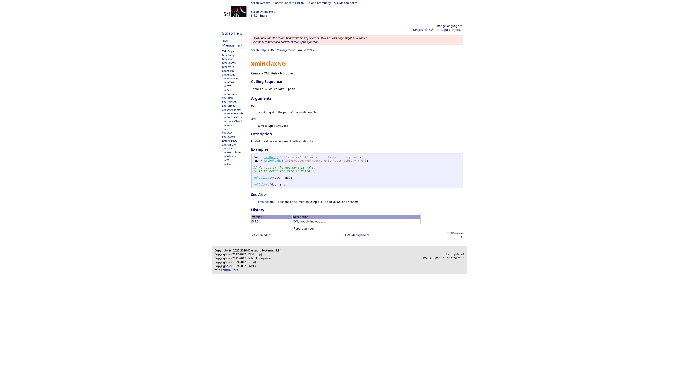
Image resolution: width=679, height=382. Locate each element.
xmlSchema (229, 148)
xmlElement (229, 101)
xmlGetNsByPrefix (232, 113)
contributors (229, 270)
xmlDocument (230, 94)
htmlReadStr (229, 63)
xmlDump (227, 98)
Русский (457, 30)
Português (443, 30)
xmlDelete (228, 90)
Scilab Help (232, 33)
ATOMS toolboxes (346, 3)
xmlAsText (228, 82)
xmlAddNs (228, 70)
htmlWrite (228, 66)
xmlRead (227, 133)
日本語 (429, 30)
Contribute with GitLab (288, 3)
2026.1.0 (325, 38)
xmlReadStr (228, 136)
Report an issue (304, 228)
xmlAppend (228, 74)
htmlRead (227, 59)
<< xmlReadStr (261, 235)
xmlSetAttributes (232, 152)
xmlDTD (226, 86)
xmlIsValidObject (232, 121)
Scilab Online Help (263, 12)
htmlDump (228, 55)
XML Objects (229, 51)
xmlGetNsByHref (232, 109)
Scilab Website (260, 3)
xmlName (227, 125)
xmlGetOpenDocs (232, 117)
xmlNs (226, 129)
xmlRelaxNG (229, 140)
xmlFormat (228, 105)
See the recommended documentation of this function (285, 42)
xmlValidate (229, 156)
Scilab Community (319, 3)
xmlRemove (229, 144)
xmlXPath (227, 164)
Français (417, 30)
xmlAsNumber (230, 78)
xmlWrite (227, 160)
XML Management (232, 43)
